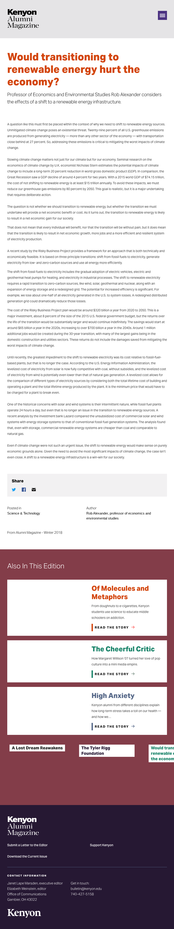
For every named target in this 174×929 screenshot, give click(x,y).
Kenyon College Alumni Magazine (23, 19)
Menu (162, 15)
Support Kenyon (101, 845)
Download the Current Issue (27, 856)
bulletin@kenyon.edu (86, 888)
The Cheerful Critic (123, 649)
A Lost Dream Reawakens (37, 747)
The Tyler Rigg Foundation (95, 750)
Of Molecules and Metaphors (120, 592)
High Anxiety (113, 695)
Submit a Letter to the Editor (27, 845)
